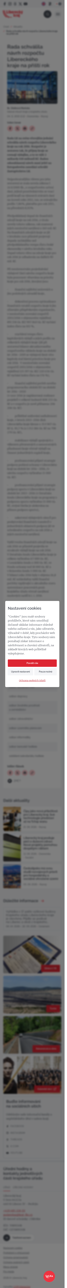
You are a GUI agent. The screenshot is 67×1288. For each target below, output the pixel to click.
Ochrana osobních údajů (32, 680)
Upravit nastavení (20, 671)
